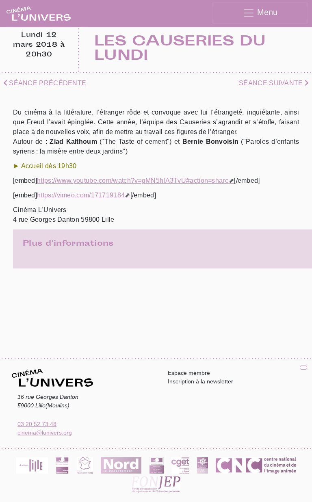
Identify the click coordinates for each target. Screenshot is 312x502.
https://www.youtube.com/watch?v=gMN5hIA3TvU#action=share (133, 180)
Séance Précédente (46, 83)
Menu (266, 12)
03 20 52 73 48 (36, 424)
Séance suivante (272, 83)
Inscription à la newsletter (200, 381)
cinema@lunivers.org (44, 432)
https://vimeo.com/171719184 (81, 195)
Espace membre (189, 373)
